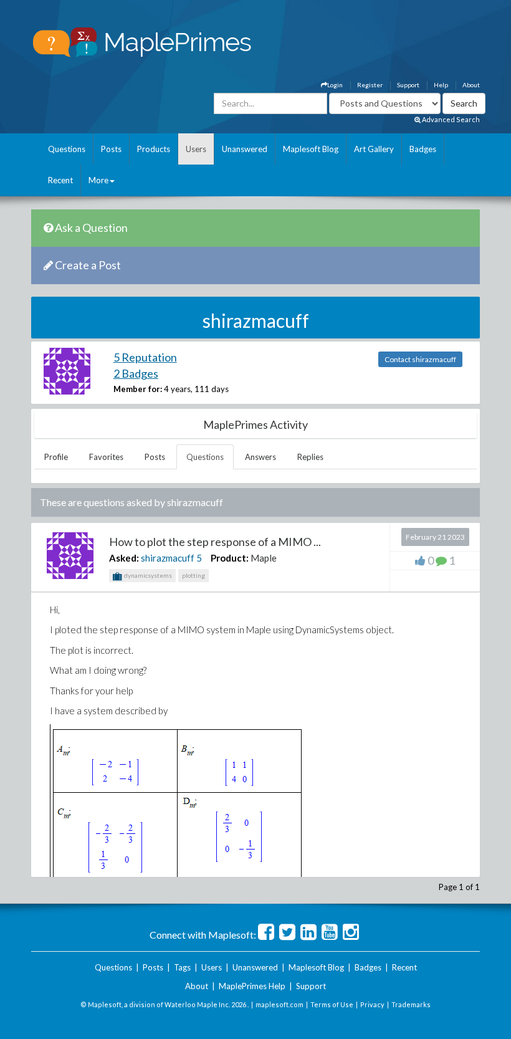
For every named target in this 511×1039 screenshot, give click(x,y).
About (471, 85)
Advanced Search (450, 119)
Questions (66, 149)
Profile (56, 457)
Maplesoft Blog (310, 149)
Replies (310, 457)
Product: (230, 557)
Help (441, 85)
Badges (422, 149)
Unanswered (244, 149)
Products (153, 149)
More (98, 180)
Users (196, 149)
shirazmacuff (167, 557)
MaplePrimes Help (252, 986)
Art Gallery (374, 149)
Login (335, 85)
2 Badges (135, 373)
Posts (111, 149)
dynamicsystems (147, 575)
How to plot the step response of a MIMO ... (215, 541)
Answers (260, 457)
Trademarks (411, 1004)
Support (408, 85)
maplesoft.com (279, 1004)
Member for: (137, 389)
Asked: (124, 557)
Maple (264, 557)
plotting (193, 575)
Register (370, 85)
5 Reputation (145, 357)
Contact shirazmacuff (420, 359)
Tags (182, 967)
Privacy (372, 1004)
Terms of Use (331, 1004)
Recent (60, 180)
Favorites (106, 457)
